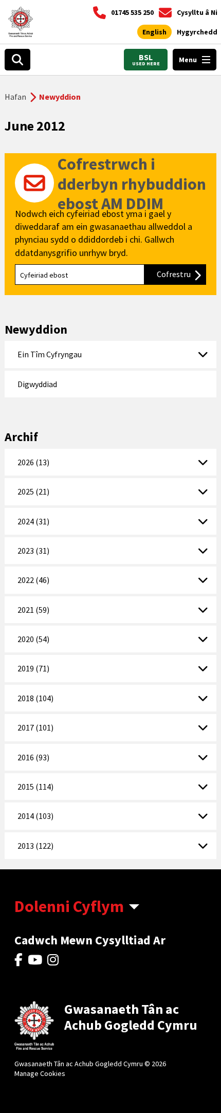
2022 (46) (33, 580)
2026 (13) (33, 462)
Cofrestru (181, 274)
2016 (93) (33, 757)
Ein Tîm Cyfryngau (49, 354)
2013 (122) (35, 846)
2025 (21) (33, 491)
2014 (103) (35, 816)
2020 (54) (33, 639)
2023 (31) (33, 550)
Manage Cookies (39, 1073)
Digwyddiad (37, 384)
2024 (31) (33, 521)
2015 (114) (35, 786)
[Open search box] (17, 59)
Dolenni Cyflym (69, 906)
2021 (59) (33, 610)
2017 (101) (35, 727)
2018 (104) (35, 698)
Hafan (15, 97)
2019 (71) (33, 668)
